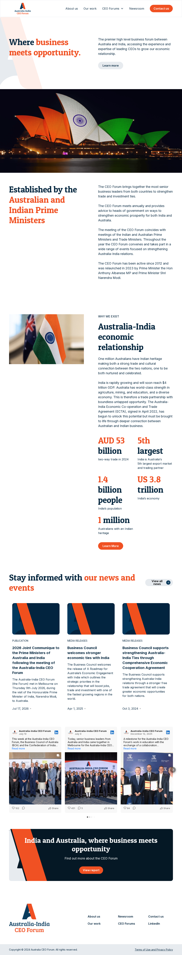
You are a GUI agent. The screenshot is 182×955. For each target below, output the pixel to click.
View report (91, 870)
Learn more (111, 65)
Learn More (111, 546)
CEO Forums (126, 923)
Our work (90, 8)
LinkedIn (154, 923)
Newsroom (136, 8)
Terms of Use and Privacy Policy (154, 949)
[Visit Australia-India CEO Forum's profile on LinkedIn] (15, 732)
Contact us (161, 8)
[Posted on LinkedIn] (56, 732)
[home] (22, 8)
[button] (112, 8)
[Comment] (22, 808)
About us (71, 8)
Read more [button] (18, 748)
